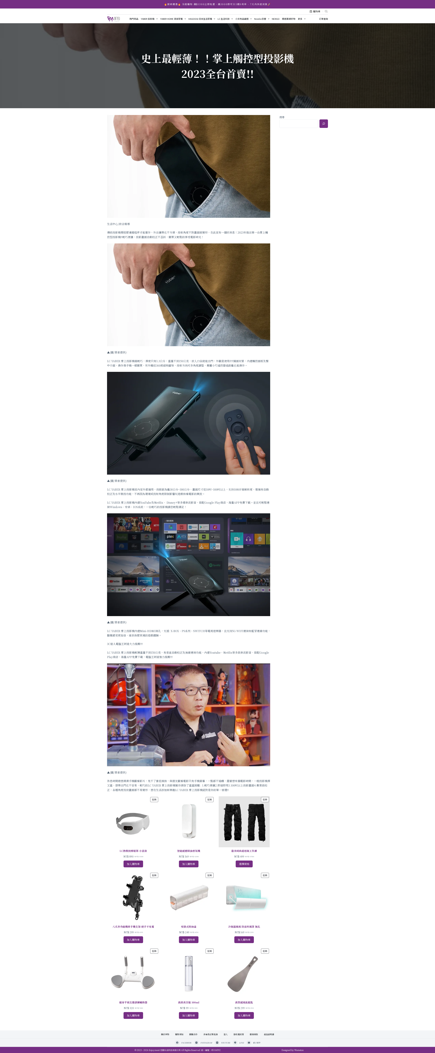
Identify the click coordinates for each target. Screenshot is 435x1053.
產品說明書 (269, 1034)
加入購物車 (133, 864)
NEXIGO (276, 18)
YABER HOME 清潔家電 (171, 18)
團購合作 (193, 1034)
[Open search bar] (326, 11)
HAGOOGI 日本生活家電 (200, 18)
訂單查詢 (323, 18)
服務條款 (254, 1034)
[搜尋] (323, 123)
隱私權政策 (239, 1034)
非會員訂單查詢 (210, 1034)
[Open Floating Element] (423, 1045)
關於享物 (165, 1034)
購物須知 (179, 1034)
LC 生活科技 (224, 18)
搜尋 (281, 117)
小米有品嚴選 (242, 18)
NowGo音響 (260, 18)
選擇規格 (244, 864)
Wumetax (299, 1050)
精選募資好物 (288, 18)
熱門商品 (133, 18)
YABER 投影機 (147, 18)
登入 (226, 1034)
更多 (300, 18)
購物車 (316, 11)
